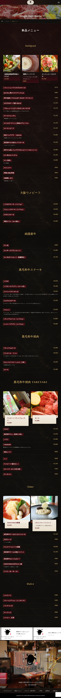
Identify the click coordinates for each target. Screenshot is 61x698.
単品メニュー (18, 690)
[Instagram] (31, 677)
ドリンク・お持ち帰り (30, 690)
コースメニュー (7, 690)
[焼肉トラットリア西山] (30, 2)
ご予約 (40, 690)
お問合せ (47, 690)
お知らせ (55, 690)
